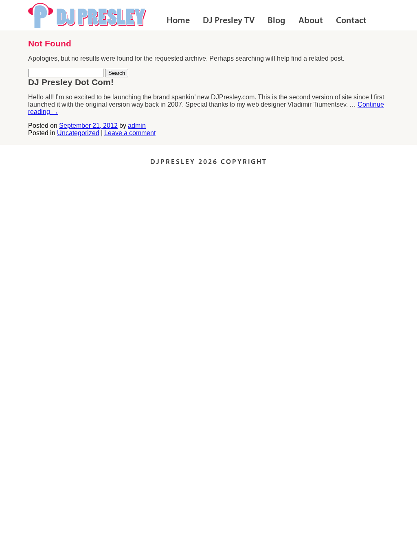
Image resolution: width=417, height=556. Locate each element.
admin (137, 125)
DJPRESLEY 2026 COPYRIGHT (208, 162)
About (310, 21)
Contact (351, 21)
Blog (276, 21)
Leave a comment (130, 132)
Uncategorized (78, 132)
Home (178, 21)
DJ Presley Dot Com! (71, 82)
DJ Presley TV (229, 21)
